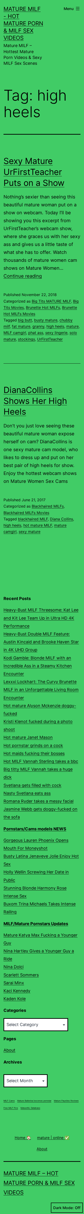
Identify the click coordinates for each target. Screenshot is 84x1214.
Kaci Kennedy (17, 990)
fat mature (21, 326)
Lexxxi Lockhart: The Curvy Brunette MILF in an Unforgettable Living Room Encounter (41, 689)
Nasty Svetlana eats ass (27, 793)
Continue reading (23, 276)
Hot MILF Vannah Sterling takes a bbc (41, 761)
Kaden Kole (15, 998)
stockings (26, 339)
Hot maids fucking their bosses (34, 753)
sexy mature (29, 531)
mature (72, 326)
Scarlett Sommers (21, 974)
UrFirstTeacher (50, 339)
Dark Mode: (63, 1207)
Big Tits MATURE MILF (51, 301)
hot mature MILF (37, 525)
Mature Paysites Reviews (66, 1100)
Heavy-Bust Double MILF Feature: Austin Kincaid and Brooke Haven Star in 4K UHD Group (41, 641)
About (9, 1050)
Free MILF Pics (11, 1108)
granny (38, 326)
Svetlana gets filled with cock (32, 785)
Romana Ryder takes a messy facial (39, 801)
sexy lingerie (56, 332)
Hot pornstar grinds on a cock (33, 745)
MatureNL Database (30, 1108)
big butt (25, 320)
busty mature (45, 320)
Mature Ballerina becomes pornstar (34, 1100)
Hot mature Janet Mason (28, 737)
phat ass (35, 332)
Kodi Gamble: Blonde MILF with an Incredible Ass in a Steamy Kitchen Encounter (38, 665)
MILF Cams (9, 1100)
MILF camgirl (15, 332)
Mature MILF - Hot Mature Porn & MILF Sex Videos (23, 23)
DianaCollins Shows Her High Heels (35, 401)
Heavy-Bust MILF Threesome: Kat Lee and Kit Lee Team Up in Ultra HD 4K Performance (41, 617)
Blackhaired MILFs (48, 506)
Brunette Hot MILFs (43, 307)
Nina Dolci (14, 966)
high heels (55, 326)
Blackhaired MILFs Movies (26, 512)
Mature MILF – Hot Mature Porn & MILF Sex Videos (39, 1183)
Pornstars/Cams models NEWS (35, 828)
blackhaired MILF (33, 519)
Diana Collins (61, 519)
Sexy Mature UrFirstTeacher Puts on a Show (34, 172)
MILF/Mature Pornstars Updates (36, 923)
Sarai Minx (14, 982)
